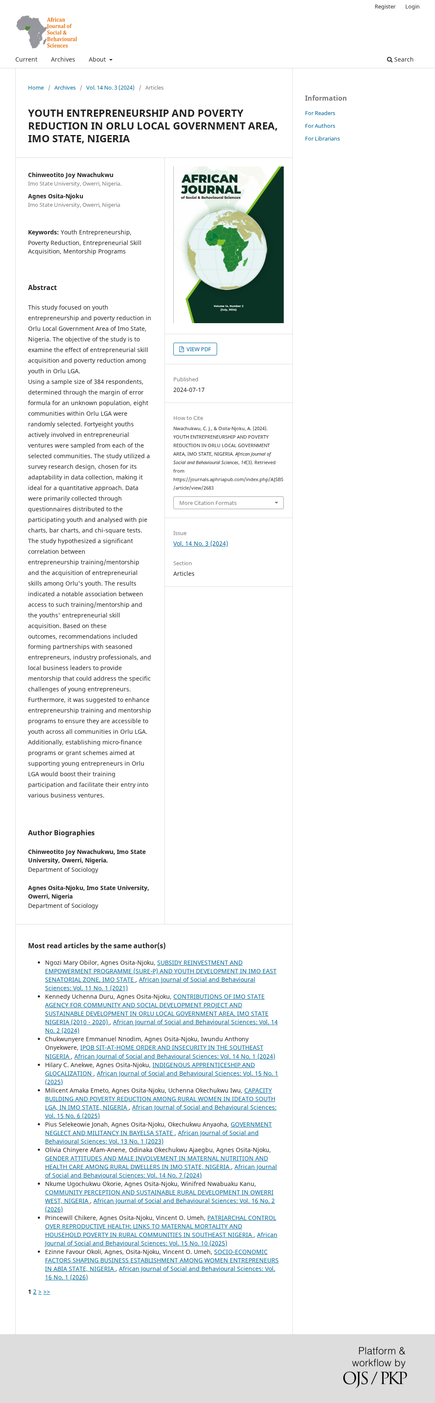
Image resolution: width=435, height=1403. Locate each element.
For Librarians (322, 138)
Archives (63, 59)
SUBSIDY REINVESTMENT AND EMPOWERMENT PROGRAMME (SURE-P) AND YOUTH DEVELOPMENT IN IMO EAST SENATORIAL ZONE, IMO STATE (161, 970)
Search (403, 59)
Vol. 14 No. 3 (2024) (110, 87)
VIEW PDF (198, 349)
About (98, 59)
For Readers (320, 113)
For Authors (320, 126)
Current (26, 59)
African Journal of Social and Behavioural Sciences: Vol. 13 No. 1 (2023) (152, 1137)
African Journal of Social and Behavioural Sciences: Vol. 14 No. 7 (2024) (161, 1171)
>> (46, 1291)
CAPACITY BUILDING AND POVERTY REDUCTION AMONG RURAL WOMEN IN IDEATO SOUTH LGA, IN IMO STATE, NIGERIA (160, 1098)
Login (412, 6)
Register (385, 6)
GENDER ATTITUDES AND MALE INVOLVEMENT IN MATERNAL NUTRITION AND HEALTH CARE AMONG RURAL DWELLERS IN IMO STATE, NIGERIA (156, 1162)
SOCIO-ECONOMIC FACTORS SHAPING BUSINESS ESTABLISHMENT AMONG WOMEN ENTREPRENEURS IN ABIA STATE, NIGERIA (162, 1260)
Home (36, 87)
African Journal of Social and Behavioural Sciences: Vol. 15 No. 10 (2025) (161, 1239)
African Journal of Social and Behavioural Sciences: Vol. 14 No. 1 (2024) (174, 1056)
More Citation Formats (208, 503)
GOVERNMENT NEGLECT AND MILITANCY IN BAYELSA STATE (158, 1128)
